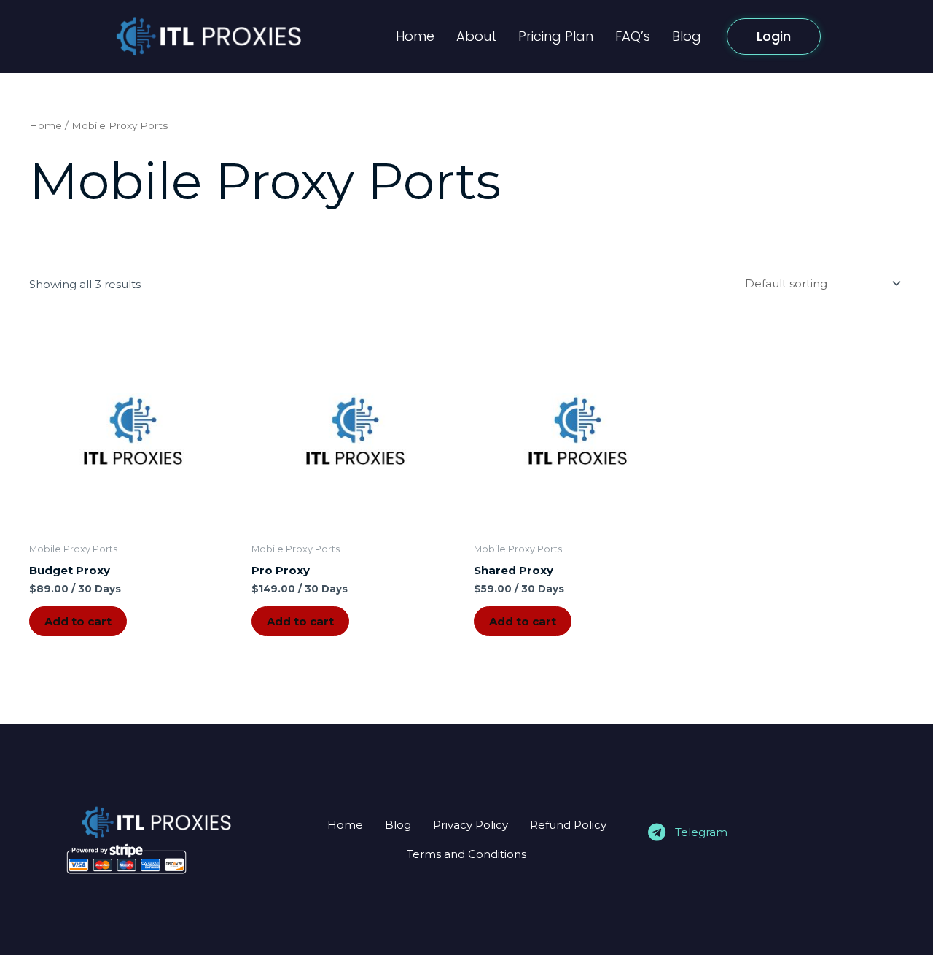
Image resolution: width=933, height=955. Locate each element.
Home (415, 36)
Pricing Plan (555, 36)
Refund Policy (568, 825)
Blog (686, 36)
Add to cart (78, 621)
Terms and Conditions (466, 854)
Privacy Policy (470, 825)
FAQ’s (632, 36)
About (476, 36)
